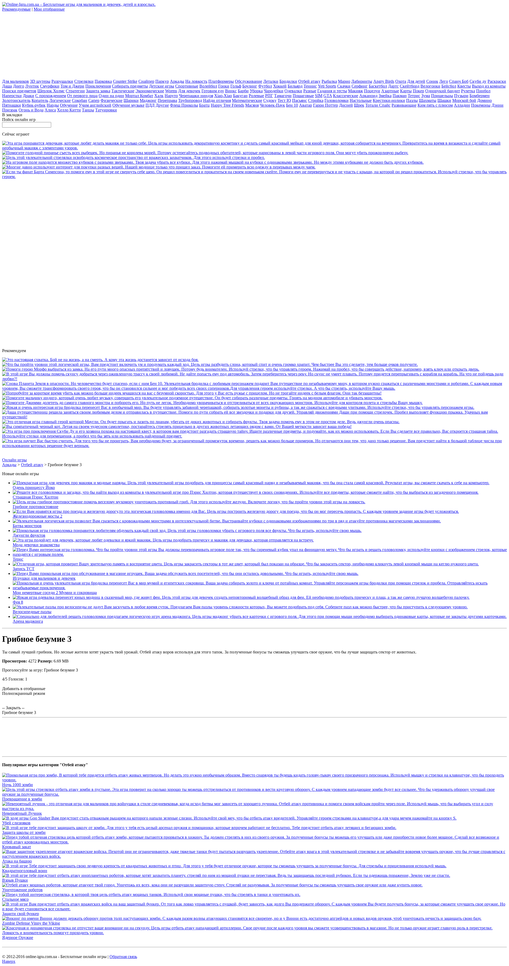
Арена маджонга (28, 621)
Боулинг (249, 86)
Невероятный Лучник (22, 813)
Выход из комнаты (489, 86)
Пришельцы (442, 95)
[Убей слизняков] (229, 818)
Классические (345, 95)
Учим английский (95, 105)
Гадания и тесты (332, 91)
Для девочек (189, 91)
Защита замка (98, 91)
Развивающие (404, 105)
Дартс (393, 86)
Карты (406, 91)
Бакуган (240, 95)
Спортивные (186, 86)
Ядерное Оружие (17, 937)
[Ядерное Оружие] (254, 932)
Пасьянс (299, 100)
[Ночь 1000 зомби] (254, 780)
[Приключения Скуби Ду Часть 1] (254, 436)
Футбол (265, 86)
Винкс (231, 91)
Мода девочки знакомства (36, 545)
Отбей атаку (309, 81)
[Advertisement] (42, 45)
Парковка (103, 81)
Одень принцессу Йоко (34, 487)
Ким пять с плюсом (435, 105)
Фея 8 (18, 602)
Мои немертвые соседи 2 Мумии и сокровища (55, 592)
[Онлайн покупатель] (158, 167)
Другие (162, 105)
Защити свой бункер (20, 913)
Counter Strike (125, 81)
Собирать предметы (130, 86)
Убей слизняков (16, 823)
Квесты (464, 86)
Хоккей (280, 86)
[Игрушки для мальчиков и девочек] (185, 573)
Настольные (361, 100)
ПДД (150, 105)
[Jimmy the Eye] (212, 402)
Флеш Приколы (184, 105)
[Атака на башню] (254, 856)
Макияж (355, 91)
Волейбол (208, 86)
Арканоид (368, 95)
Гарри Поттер (325, 105)
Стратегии (75, 91)
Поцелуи (372, 91)
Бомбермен (479, 95)
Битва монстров (27, 525)
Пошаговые (303, 95)
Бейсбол (448, 86)
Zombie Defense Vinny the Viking (31, 923)
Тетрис (414, 95)
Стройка (315, 100)
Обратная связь (123, 956)
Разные (309, 91)
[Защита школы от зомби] (199, 827)
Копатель (40, 100)
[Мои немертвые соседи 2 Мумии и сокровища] (260, 588)
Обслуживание (248, 81)
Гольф (235, 86)
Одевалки (293, 91)
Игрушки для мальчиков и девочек (44, 578)
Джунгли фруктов (29, 535)
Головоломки (336, 100)
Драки (28, 95)
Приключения (98, 86)
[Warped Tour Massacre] (100, 359)
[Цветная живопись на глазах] (254, 148)
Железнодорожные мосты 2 (37, 516)
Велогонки (430, 86)
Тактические (122, 91)
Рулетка (468, 91)
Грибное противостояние (35, 506)
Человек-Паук (272, 105)
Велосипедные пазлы (32, 611)
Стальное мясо (15, 899)
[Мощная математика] (254, 445)
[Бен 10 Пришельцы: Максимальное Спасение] (254, 388)
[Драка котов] (177, 426)
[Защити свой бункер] (254, 909)
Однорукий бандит (442, 91)
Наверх (8, 961)
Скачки (343, 86)
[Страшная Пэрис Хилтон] (246, 492)
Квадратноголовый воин (24, 870)
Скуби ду (477, 81)
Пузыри (461, 95)
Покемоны (480, 105)
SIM (318, 95)
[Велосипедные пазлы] (240, 607)
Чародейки (273, 91)
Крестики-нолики (389, 100)
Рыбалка (329, 81)
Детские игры (161, 86)
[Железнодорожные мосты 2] (236, 511)
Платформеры (221, 81)
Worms (171, 91)
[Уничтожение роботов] (212, 885)
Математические (247, 100)
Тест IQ (284, 100)
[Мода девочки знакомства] (163, 540)
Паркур (162, 81)
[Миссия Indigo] (192, 398)
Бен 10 (292, 105)
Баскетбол (378, 86)
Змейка (385, 95)
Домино (484, 100)
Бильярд (295, 86)
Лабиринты (361, 81)
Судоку (270, 100)
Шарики (131, 100)
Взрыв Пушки (15, 880)
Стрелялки (84, 81)
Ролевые (256, 95)
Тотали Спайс (377, 105)
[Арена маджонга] (260, 616)
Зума (425, 95)
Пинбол (483, 91)
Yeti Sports (327, 86)
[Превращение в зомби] (254, 794)
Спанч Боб (458, 81)
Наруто (171, 95)
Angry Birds (383, 81)
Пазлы (412, 100)
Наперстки (12, 95)
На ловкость (196, 81)
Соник (432, 81)
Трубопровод (190, 100)
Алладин (462, 105)
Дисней (346, 105)
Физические (111, 100)
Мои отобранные (49, 9)
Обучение (69, 105)
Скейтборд (409, 86)
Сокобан (79, 100)
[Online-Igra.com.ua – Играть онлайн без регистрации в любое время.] (79, 4)
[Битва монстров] (227, 521)
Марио (344, 81)
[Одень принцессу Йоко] (251, 482)
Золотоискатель (16, 100)
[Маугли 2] (201, 421)
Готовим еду (212, 91)
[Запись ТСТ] (246, 564)
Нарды (53, 105)
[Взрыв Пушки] (226, 875)
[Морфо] (240, 369)
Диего (18, 86)
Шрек (359, 105)
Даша (7, 86)
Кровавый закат (16, 846)
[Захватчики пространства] (133, 157)
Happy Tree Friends (227, 105)
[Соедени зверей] (213, 162)
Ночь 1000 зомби (17, 784)
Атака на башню (17, 861)
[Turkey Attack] (191, 393)
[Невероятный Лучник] (254, 808)
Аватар (305, 105)
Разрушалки (62, 81)
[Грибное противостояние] (189, 502)
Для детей (416, 81)
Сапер (93, 100)
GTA (327, 95)
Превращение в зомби (22, 799)
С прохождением (50, 95)
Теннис (310, 86)
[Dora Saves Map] (254, 417)
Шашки (444, 100)
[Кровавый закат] (254, 842)
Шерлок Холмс (51, 91)
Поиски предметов (19, 91)
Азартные (390, 91)
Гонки (223, 86)
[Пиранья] (205, 152)
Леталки (270, 81)
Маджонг (148, 100)
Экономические (149, 91)
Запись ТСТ (23, 568)
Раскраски (497, 81)
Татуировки (106, 110)
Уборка (256, 91)
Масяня (252, 105)
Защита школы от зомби (24, 832)
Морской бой (464, 100)
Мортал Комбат (139, 95)
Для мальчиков (15, 81)
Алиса (50, 110)
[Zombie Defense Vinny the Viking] (241, 918)
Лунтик (32, 86)
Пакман (400, 95)
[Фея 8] (241, 597)
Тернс (18, 559)
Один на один (111, 95)
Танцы (88, 110)
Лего (443, 81)
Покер (418, 91)
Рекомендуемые (16, 9)
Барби (243, 91)
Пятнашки (11, 105)
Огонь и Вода (31, 110)
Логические (60, 100)
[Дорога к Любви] (254, 378)
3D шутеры (40, 81)
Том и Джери (72, 86)
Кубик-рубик (34, 105)
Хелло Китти (69, 110)
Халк (159, 95)
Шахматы (427, 100)
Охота (400, 81)
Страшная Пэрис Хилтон (35, 497)
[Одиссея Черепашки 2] (238, 407)
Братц (204, 105)
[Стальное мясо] (151, 894)
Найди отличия (217, 100)
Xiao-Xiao (223, 95)
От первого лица (82, 95)
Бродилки (288, 81)
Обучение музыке (128, 105)
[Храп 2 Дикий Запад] (210, 364)
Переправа (167, 100)
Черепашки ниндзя (196, 95)
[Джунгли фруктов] (187, 530)
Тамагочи (283, 95)
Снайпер (146, 81)
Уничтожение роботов (22, 889)
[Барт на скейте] (254, 176)
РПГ (269, 95)
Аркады (177, 81)
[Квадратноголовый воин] (224, 866)
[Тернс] (260, 554)
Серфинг (360, 86)
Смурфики (49, 86)
